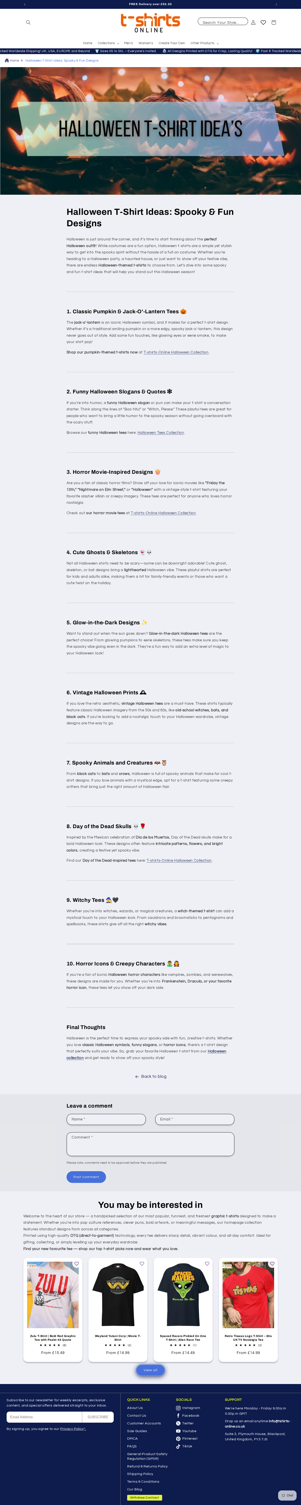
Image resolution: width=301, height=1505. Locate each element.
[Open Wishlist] (263, 22)
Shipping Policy (140, 1474)
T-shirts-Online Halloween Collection (176, 352)
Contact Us (136, 1415)
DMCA (132, 1438)
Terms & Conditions (143, 1481)
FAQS (132, 1446)
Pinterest (190, 1438)
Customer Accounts (144, 1423)
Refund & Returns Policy (147, 1466)
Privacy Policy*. (73, 1429)
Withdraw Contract (144, 1497)
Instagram (191, 1408)
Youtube (189, 1431)
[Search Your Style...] (243, 23)
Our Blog (134, 1489)
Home (14, 60)
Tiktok (187, 1446)
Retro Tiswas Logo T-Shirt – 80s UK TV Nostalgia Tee (248, 1338)
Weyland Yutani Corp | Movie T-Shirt (118, 1338)
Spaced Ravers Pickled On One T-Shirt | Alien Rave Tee (183, 1338)
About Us (135, 1408)
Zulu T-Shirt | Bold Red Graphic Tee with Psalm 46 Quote (53, 1338)
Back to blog (154, 1076)
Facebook (190, 1415)
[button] (28, 22)
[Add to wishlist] (76, 1263)
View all (150, 1370)
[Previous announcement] (25, 4)
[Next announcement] (276, 4)
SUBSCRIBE (97, 1417)
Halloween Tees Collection (160, 433)
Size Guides (137, 1431)
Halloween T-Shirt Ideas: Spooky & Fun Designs (61, 60)
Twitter (188, 1423)
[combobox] (223, 21)
